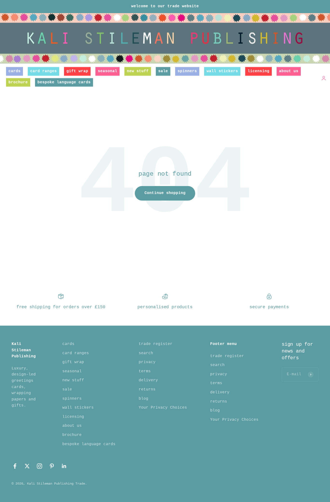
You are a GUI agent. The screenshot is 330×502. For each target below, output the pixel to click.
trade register (155, 344)
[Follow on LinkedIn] (64, 466)
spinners (187, 71)
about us (288, 71)
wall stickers (222, 71)
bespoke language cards (64, 82)
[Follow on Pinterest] (52, 466)
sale (163, 71)
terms (145, 371)
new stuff (138, 71)
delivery (148, 380)
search (146, 353)
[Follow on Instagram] (39, 466)
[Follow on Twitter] (27, 466)
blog (143, 399)
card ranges (43, 71)
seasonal (107, 71)
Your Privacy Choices (163, 407)
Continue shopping (165, 193)
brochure (18, 82)
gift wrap (77, 71)
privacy (147, 362)
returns (147, 389)
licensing (258, 71)
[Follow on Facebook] (15, 466)
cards (14, 71)
